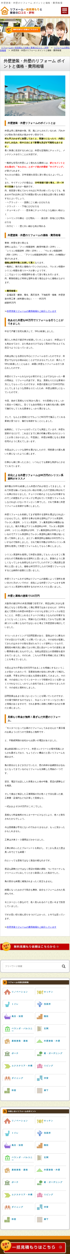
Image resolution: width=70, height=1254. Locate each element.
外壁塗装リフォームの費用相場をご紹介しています (31, 311)
